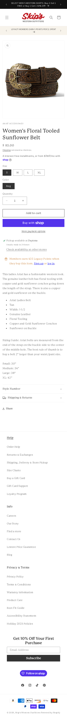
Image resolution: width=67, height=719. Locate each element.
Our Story (13, 523)
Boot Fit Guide (15, 608)
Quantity (8, 193)
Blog (9, 554)
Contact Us (13, 539)
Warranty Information (20, 592)
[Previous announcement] (6, 4)
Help (10, 437)
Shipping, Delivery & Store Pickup (27, 462)
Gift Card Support (17, 486)
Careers (11, 515)
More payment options (34, 231)
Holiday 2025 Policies (20, 623)
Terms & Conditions (19, 584)
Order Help (13, 446)
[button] (7, 17)
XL (39, 172)
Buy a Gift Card (16, 478)
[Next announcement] (60, 4)
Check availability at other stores (26, 249)
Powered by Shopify (50, 713)
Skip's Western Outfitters (28, 713)
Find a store (14, 531)
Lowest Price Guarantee (21, 547)
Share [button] (9, 408)
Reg (8, 186)
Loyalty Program (17, 494)
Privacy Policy (15, 576)
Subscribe (33, 658)
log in (51, 263)
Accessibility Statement (21, 615)
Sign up (38, 263)
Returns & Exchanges (20, 454)
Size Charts (14, 470)
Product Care (15, 600)
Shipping (7, 150)
